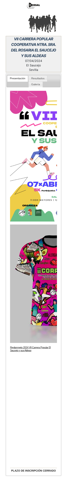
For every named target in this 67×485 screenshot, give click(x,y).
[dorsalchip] (33, 5)
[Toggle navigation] (8, 23)
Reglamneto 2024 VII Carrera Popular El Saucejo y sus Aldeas (30, 349)
